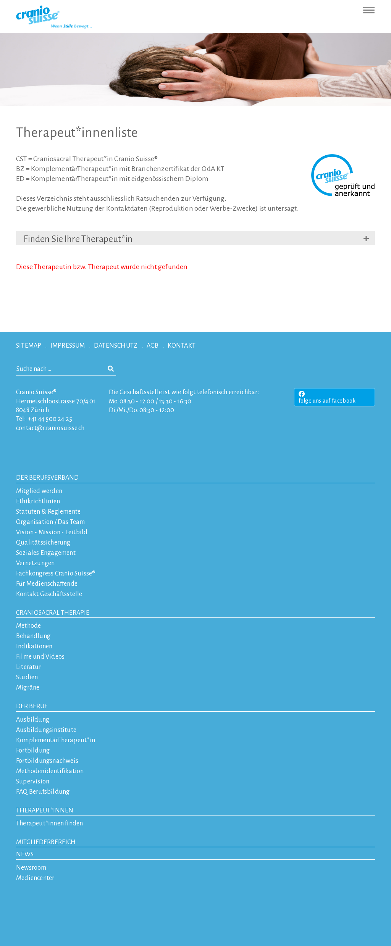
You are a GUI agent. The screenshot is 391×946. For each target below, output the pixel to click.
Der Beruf (31, 706)
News (25, 854)
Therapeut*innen (44, 810)
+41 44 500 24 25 (50, 419)
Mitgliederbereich (46, 842)
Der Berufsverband (47, 477)
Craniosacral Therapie (52, 612)
